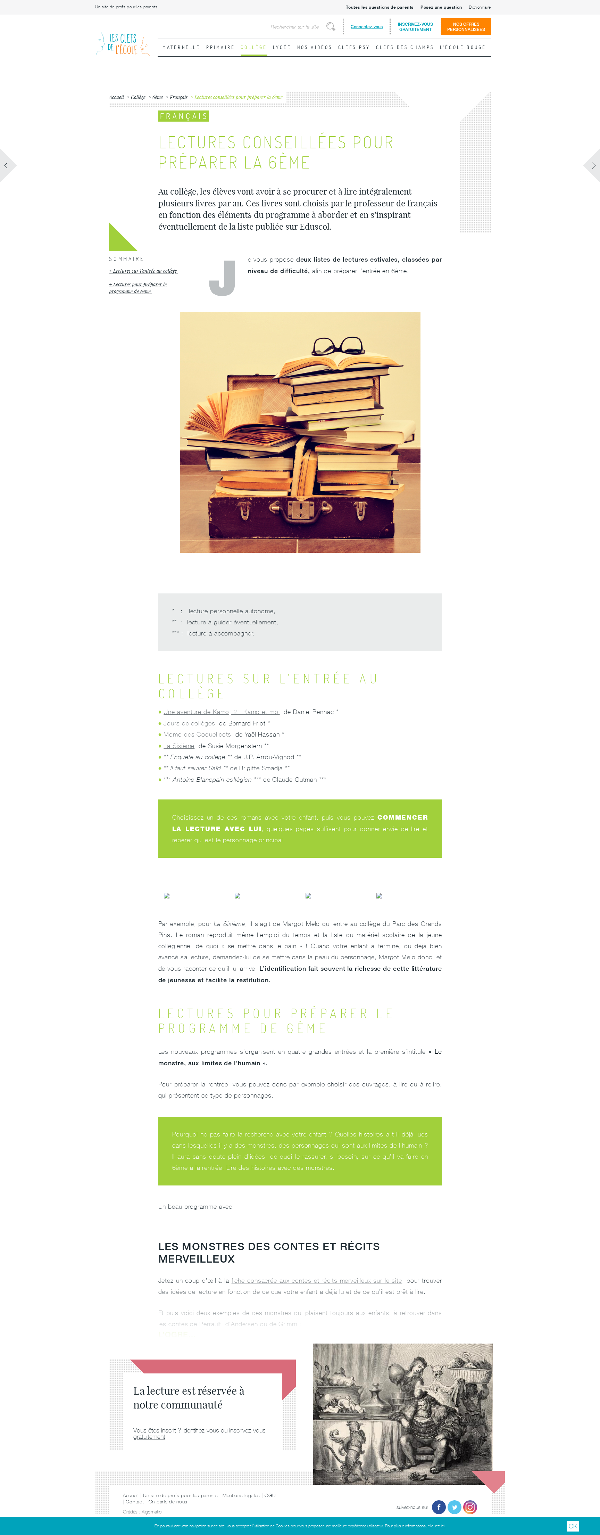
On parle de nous (168, 1501)
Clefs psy (354, 47)
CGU (270, 1495)
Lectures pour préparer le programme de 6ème (138, 288)
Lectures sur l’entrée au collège (145, 271)
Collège (254, 47)
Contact (135, 1501)
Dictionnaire (480, 7)
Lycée (282, 47)
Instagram (470, 1507)
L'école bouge (463, 47)
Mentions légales (241, 1495)
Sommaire (126, 258)
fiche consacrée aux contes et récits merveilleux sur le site (317, 1280)
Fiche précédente (8, 165)
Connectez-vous (367, 26)
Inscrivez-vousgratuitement (415, 27)
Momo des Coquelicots (197, 734)
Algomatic (151, 1512)
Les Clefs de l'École (123, 38)
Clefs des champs (405, 47)
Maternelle (181, 47)
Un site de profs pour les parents (126, 7)
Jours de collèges (189, 723)
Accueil (131, 1495)
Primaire (220, 47)
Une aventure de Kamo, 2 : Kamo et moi (222, 711)
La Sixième (179, 745)
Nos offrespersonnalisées (466, 27)
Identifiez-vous (201, 1430)
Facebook (439, 1507)
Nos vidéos (315, 47)
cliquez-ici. (436, 1526)
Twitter (454, 1507)
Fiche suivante (591, 165)
